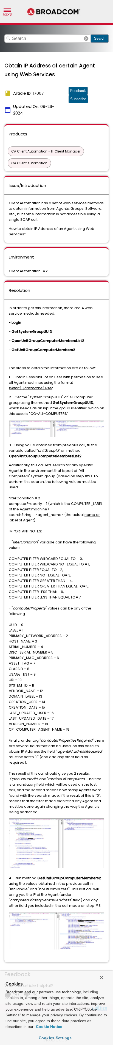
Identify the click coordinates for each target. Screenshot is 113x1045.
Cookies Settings (55, 1038)
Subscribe (78, 99)
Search (99, 38)
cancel (86, 38)
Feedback (78, 91)
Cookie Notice (48, 1026)
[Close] (101, 977)
